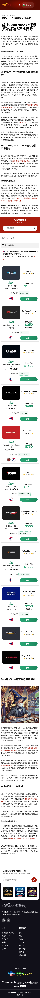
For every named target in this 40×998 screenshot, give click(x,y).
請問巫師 (5, 949)
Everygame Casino (29, 512)
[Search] (34, 228)
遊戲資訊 (5, 939)
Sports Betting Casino (29, 592)
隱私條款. (20, 995)
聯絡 (21, 936)
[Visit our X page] (8, 920)
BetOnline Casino (29, 311)
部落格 (21, 952)
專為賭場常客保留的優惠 (21, 161)
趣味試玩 (5, 942)
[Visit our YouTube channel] (4, 920)
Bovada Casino (29, 431)
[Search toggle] (19, 5)
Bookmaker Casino (29, 391)
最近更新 (22, 942)
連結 (21, 939)
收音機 (21, 945)
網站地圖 (22, 955)
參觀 (28, 299)
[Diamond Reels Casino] (32, 892)
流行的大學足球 (24, 122)
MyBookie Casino (28, 551)
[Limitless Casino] (8, 892)
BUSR (29, 472)
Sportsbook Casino (29, 632)
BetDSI (29, 271)
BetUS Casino (28, 350)
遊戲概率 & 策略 (8, 933)
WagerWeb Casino (29, 656)
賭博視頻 (22, 949)
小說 (21, 958)
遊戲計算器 (6, 936)
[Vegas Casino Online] (20, 892)
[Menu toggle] (36, 5)
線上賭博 (5, 945)
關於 (21, 933)
